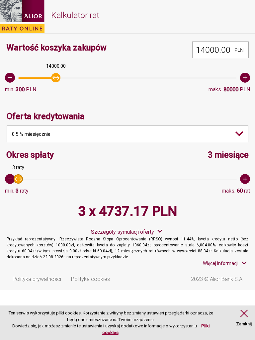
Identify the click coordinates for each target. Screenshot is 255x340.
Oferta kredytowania (46, 116)
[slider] (127, 78)
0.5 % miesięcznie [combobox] (31, 134)
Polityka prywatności (37, 279)
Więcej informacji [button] (220, 263)
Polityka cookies (90, 279)
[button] (243, 318)
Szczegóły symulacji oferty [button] (122, 232)
